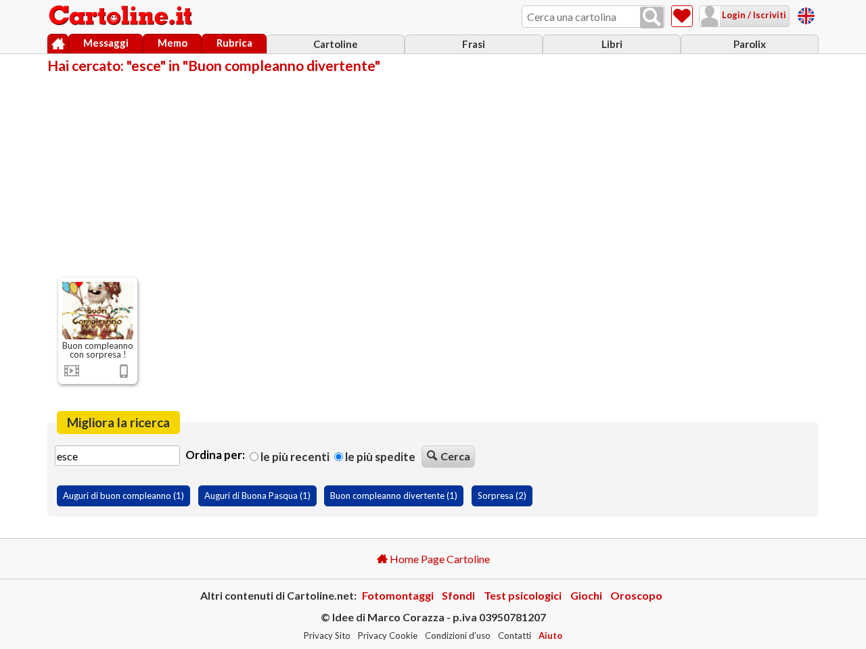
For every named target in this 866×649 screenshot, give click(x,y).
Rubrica (234, 43)
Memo (172, 43)
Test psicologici (523, 595)
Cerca (455, 456)
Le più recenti (293, 457)
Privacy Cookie (387, 635)
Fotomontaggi (398, 595)
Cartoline (335, 44)
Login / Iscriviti (753, 14)
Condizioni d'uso (458, 635)
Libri (611, 44)
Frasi (473, 44)
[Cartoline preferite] (682, 16)
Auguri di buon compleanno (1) (123, 495)
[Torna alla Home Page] (121, 16)
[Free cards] (806, 13)
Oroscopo (636, 595)
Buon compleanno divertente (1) (393, 495)
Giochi (586, 595)
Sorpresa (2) (502, 495)
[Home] (58, 43)
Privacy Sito (327, 635)
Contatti (514, 635)
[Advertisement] (433, 174)
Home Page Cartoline (439, 558)
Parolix (749, 44)
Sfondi (458, 595)
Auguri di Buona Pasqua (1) (257, 495)
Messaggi (106, 43)
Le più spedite (379, 457)
